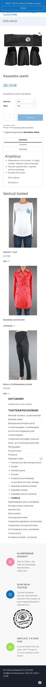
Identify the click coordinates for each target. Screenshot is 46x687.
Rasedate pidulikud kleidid (24, 486)
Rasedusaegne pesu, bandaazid (23, 502)
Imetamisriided (15, 435)
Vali (5, 261)
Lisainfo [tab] (23, 145)
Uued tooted (14, 533)
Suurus (6, 101)
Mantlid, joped (18, 470)
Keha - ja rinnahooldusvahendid (23, 443)
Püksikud (12, 454)
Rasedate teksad (19, 490)
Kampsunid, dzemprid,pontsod (26, 462)
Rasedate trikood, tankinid (23, 494)
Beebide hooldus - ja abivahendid (24, 415)
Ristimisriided (14, 513)
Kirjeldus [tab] (23, 140)
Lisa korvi (30, 117)
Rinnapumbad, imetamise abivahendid (20, 508)
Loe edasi (8, 326)
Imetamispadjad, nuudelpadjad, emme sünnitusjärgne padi (23, 429)
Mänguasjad (14, 447)
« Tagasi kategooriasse (21, 132)
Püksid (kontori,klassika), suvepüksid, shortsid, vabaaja (25, 480)
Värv (5, 106)
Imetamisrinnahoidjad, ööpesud (23, 439)
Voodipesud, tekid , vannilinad (22, 537)
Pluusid (14, 474)
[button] (39, 33)
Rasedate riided (19, 127)
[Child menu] (41, 459)
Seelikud (10, 21)
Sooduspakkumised (17, 517)
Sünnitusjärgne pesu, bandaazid (23, 529)
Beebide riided (15, 419)
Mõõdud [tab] (23, 149)
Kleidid (14, 466)
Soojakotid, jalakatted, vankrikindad (25, 521)
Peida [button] (23, 8)
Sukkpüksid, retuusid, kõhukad (23, 525)
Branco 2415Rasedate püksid (17, 384)
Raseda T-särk (10, 252)
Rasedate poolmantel (14, 320)
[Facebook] (40, 683)
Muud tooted (14, 451)
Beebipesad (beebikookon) (21, 423)
